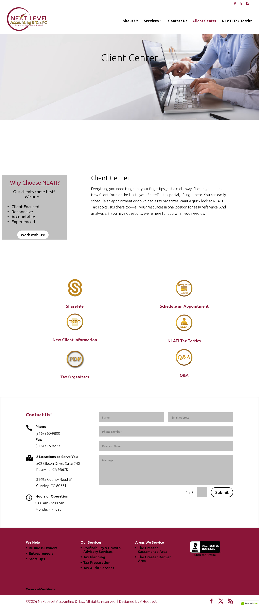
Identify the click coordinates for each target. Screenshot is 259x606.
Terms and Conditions (40, 589)
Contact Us (177, 21)
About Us (130, 21)
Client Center (205, 21)
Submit (222, 492)
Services (151, 21)
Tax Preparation (96, 562)
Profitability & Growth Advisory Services (102, 549)
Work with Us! (33, 234)
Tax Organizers (75, 376)
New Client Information (75, 339)
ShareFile (75, 306)
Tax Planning (94, 556)
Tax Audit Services (98, 567)
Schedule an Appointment (184, 306)
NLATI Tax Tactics (237, 21)
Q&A (184, 375)
